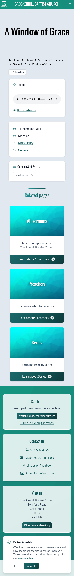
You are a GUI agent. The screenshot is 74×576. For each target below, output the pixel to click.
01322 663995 (39, 449)
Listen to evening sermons (37, 423)
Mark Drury (25, 143)
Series (59, 60)
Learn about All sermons (34, 259)
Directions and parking (37, 525)
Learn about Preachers (34, 317)
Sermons (44, 60)
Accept (31, 566)
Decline (14, 566)
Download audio (26, 110)
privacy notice (25, 558)
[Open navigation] (70, 4)
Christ (29, 60)
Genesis (18, 64)
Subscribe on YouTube (39, 473)
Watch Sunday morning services (37, 415)
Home (16, 60)
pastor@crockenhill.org (39, 457)
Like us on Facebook (39, 465)
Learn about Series (34, 376)
